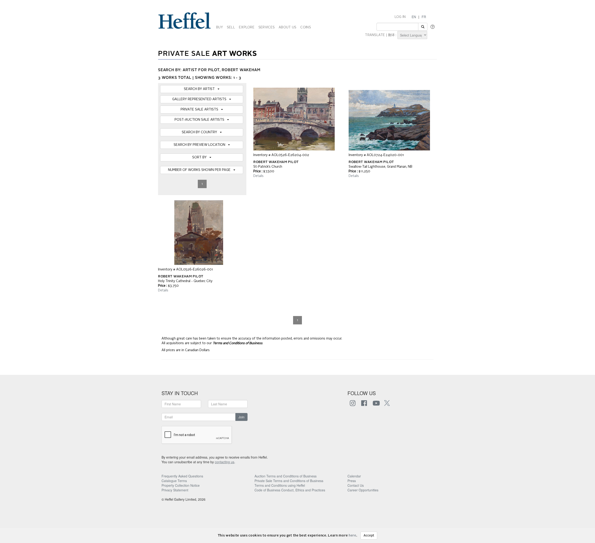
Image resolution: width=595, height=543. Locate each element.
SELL (231, 27)
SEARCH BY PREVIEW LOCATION (201, 145)
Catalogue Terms (174, 480)
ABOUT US (287, 27)
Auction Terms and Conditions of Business (286, 476)
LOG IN (400, 17)
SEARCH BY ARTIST (201, 89)
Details (258, 176)
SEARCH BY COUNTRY (201, 132)
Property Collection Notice (181, 485)
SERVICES (266, 27)
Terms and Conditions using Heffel (280, 485)
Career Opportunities (362, 490)
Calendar (354, 476)
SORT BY (200, 157)
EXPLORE (247, 27)
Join (241, 417)
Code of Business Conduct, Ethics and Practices (290, 490)
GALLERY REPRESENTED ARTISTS (200, 99)
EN (414, 16)
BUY (219, 27)
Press (351, 480)
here (352, 535)
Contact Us (355, 485)
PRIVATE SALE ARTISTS (201, 109)
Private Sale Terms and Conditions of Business (289, 480)
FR (424, 16)
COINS (305, 27)
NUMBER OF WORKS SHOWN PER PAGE (200, 170)
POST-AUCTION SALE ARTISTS (201, 119)
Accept (369, 535)
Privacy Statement (175, 490)
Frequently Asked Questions (182, 476)
